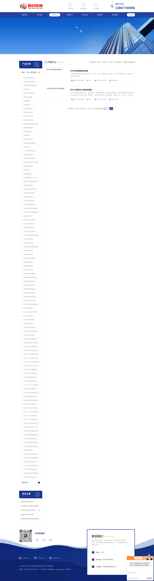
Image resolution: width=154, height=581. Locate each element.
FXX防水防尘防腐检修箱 (30, 212)
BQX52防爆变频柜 (28, 319)
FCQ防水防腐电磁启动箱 (30, 235)
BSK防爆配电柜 (28, 450)
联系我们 (115, 15)
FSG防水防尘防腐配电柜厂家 (31, 369)
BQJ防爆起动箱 (28, 185)
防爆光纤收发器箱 (28, 93)
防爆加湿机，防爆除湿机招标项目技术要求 (31, 506)
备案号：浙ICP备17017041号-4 (29, 569)
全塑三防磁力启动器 (29, 231)
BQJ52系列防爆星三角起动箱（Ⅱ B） (31, 461)
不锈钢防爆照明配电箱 (30, 85)
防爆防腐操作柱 (28, 174)
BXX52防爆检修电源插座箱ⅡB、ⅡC (31, 396)
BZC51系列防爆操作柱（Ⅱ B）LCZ (31, 389)
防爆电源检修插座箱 (29, 143)
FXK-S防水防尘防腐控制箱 (31, 362)
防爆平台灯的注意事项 (27, 514)
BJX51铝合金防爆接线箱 (30, 446)
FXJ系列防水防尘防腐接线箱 (31, 365)
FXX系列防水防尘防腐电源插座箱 (31, 350)
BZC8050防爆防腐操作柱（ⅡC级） (31, 377)
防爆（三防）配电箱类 (29, 72)
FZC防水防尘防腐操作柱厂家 (31, 346)
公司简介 (26, 558)
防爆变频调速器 (28, 127)
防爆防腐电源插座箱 (29, 289)
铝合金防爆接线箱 (28, 223)
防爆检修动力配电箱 (29, 296)
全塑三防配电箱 (28, 243)
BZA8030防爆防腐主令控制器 (31, 477)
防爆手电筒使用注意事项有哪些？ (30, 518)
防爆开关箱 (26, 147)
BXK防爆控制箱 (28, 323)
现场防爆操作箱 (28, 254)
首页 (98, 62)
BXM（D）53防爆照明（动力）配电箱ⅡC (31, 419)
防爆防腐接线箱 (28, 266)
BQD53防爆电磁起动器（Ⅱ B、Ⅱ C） (31, 469)
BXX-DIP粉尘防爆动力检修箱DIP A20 (31, 392)
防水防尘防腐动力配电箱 (30, 162)
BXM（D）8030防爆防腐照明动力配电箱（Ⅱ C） (31, 415)
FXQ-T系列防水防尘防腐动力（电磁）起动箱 (31, 354)
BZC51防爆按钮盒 (28, 200)
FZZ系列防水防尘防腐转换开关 (31, 342)
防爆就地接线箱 (28, 262)
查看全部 (25, 482)
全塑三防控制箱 (28, 112)
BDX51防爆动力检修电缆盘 (81, 90)
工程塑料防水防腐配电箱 (30, 246)
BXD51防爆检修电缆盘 (79, 71)
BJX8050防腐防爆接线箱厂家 (31, 442)
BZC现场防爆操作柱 (29, 335)
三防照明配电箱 (28, 239)
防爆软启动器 (27, 131)
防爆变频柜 (26, 101)
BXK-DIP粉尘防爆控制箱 (30, 431)
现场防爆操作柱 (28, 216)
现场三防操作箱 (28, 116)
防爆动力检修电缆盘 (29, 81)
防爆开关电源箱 (28, 270)
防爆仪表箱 (26, 170)
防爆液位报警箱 (28, 120)
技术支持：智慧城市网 (48, 569)
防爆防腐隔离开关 (28, 285)
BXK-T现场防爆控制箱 (30, 438)
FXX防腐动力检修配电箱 (30, 208)
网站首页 (24, 15)
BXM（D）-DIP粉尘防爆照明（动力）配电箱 (31, 412)
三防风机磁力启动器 (29, 158)
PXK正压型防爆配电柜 (30, 339)
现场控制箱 (26, 135)
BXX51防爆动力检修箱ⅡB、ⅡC (31, 400)
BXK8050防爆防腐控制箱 (30, 435)
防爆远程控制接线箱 (29, 258)
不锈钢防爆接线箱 (28, 227)
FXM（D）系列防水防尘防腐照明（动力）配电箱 (31, 358)
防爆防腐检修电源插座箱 (30, 124)
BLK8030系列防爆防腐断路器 (31, 473)
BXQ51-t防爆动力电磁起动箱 (31, 408)
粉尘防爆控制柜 (28, 108)
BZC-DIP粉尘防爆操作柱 (30, 373)
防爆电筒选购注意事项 (27, 501)
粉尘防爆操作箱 (28, 139)
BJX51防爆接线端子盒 (30, 189)
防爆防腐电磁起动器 (29, 281)
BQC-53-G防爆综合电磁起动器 (31, 465)
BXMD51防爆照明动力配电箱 (31, 423)
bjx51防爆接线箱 (28, 316)
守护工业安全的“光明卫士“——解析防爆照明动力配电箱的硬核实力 (31, 510)
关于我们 (40, 15)
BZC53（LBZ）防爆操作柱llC (31, 385)
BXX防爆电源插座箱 (29, 327)
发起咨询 (149, 578)
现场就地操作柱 (28, 154)
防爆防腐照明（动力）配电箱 (31, 177)
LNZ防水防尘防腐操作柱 (30, 331)
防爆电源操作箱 (28, 166)
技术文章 (85, 15)
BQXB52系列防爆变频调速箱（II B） (31, 458)
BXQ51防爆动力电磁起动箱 (31, 312)
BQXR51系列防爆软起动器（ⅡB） (31, 454)
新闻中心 (70, 15)
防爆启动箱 (26, 104)
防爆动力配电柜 (28, 97)
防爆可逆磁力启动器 (29, 300)
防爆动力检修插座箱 (29, 273)
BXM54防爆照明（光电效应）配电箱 (31, 427)
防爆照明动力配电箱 (29, 220)
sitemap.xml (60, 569)
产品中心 (55, 15)
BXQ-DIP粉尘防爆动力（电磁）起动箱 (31, 404)
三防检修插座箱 (28, 250)
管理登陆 (68, 569)
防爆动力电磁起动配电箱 (30, 181)
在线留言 (100, 15)
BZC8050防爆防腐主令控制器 (31, 381)
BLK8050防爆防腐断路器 (30, 304)
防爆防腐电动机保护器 (30, 277)
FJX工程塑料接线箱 (29, 150)
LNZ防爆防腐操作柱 (29, 78)
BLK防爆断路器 (28, 308)
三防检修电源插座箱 (29, 204)
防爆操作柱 (26, 89)
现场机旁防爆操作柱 (29, 293)
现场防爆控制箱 (28, 197)
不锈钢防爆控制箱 (28, 193)
